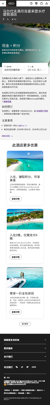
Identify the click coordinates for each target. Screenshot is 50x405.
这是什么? (21, 126)
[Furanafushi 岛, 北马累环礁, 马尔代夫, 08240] (3, 19)
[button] (25, 377)
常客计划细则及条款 (27, 390)
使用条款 (16, 390)
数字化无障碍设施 (10, 393)
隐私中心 (40, 390)
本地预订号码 (42, 110)
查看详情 (16, 198)
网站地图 (21, 393)
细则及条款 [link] (6, 136)
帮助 (28, 393)
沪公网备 (9, 384)
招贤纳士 (7, 390)
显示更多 (25, 324)
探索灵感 (7, 101)
